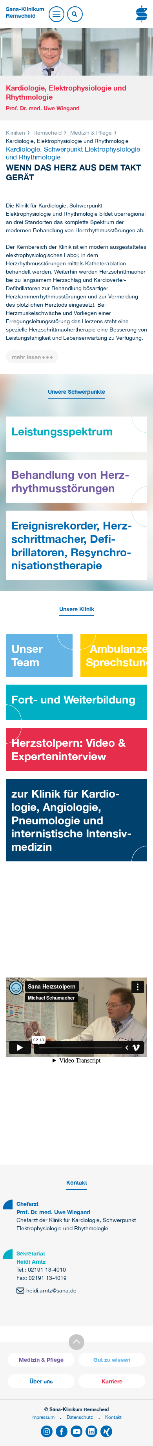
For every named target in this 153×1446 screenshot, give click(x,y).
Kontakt (113, 1417)
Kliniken (16, 133)
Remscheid (47, 133)
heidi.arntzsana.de (51, 1290)
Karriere (112, 1381)
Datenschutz (80, 1417)
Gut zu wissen (111, 1359)
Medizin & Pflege (91, 133)
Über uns (41, 1381)
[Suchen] (74, 14)
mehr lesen (26, 357)
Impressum (43, 1417)
